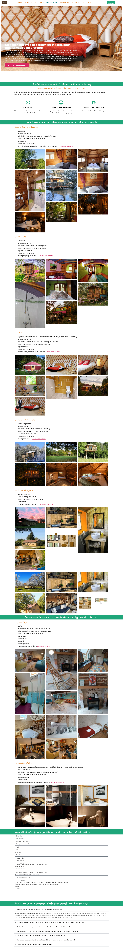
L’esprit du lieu (30, 2)
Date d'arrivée (19, 858)
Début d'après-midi (28, 864)
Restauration (65, 2)
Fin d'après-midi (42, 864)
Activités (75, 2)
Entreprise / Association (22, 841)
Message (17, 886)
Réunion (41, 2)
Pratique (91, 2)
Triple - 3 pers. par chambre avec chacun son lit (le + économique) (37, 884)
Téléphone (18, 852)
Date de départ (19, 866)
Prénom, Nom (19, 836)
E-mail (17, 847)
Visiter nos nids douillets (17, 65)
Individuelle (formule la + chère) (26, 882)
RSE (84, 2)
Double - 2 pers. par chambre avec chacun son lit (54, 882)
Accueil (19, 2)
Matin (18, 864)
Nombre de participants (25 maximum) (27, 874)
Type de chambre (20, 880)
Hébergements (51, 2)
